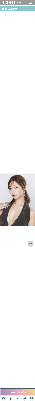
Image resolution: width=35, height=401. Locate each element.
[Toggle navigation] (30, 2)
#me (17, 392)
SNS (31, 243)
